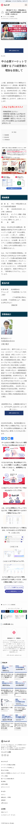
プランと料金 (4, 776)
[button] (3, 611)
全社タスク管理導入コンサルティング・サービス (13, 773)
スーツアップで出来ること (7, 767)
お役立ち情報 (4, 784)
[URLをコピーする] (25, 611)
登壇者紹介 (7, 139)
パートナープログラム (17, 1)
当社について (4, 812)
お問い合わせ (8, 1)
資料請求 (3, 800)
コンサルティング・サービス (8, 815)
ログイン (24, 1)
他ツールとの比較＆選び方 (7, 778)
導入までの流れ (5, 770)
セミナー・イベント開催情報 (8, 16)
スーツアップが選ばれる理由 (8, 764)
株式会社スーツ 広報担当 (14, 638)
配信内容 (7, 137)
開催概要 (7, 135)
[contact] (8, 755)
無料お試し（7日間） (6, 797)
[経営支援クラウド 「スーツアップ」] (5, 4)
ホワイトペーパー (5, 787)
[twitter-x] (2, 755)
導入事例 (3, 781)
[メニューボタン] (26, 5)
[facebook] (5, 755)
